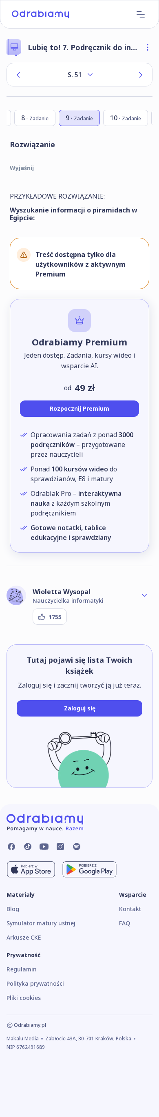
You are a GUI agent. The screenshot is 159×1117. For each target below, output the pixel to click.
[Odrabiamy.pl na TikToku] (28, 847)
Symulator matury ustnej (41, 923)
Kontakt (130, 909)
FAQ (124, 923)
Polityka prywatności (35, 983)
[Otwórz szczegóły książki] (147, 47)
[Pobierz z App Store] (31, 869)
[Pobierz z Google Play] (89, 869)
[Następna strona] (140, 74)
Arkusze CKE (24, 937)
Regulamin (22, 969)
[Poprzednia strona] (18, 74)
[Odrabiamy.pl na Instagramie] (60, 847)
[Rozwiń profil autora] (144, 595)
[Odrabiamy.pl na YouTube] (44, 847)
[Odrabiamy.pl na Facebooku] (11, 847)
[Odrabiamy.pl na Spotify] (77, 847)
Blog (13, 909)
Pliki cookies (24, 998)
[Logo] (40, 14)
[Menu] (140, 14)
